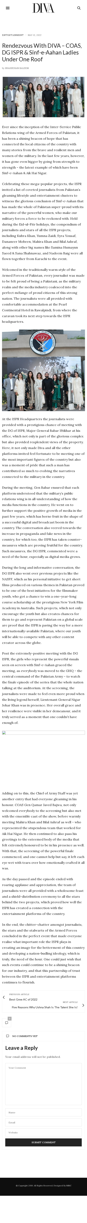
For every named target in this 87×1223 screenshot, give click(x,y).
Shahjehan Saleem (17, 68)
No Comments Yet (25, 1036)
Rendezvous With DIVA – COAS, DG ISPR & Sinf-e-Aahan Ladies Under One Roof (42, 52)
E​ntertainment (13, 35)
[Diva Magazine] (43, 8)
